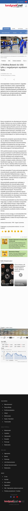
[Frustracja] (21, 231)
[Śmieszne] (8, 231)
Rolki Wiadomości (6, 261)
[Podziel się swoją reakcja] (5, 79)
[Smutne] (18, 231)
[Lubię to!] (2, 231)
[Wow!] (15, 231)
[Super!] (5, 231)
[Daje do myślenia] (11, 231)
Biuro (2, 473)
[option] (13, 404)
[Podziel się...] (14, 79)
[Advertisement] (14, 14)
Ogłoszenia (4, 401)
